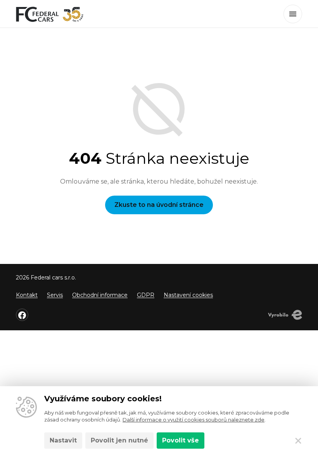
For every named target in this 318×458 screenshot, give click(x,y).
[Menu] (292, 14)
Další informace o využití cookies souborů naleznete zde (193, 419)
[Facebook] (22, 315)
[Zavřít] (298, 440)
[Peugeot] (50, 14)
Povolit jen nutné (119, 440)
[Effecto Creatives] (285, 315)
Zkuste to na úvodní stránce (159, 204)
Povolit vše (180, 440)
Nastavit (63, 440)
